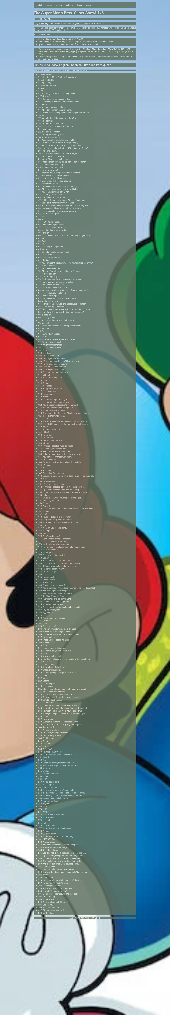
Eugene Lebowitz (80, 23)
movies (49, 5)
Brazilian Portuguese (97, 65)
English (64, 65)
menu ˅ (89, 5)
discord (59, 5)
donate (79, 5)
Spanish (76, 65)
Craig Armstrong (41, 23)
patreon (69, 5)
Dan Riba (48, 19)
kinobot (39, 5)
